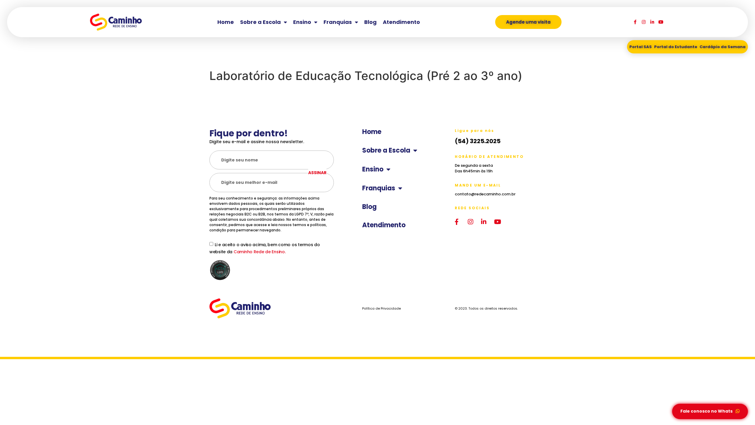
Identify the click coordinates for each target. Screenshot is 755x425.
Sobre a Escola (260, 22)
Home (225, 22)
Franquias (338, 22)
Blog (370, 22)
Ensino (302, 22)
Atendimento (401, 22)
